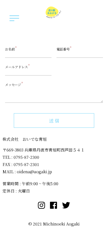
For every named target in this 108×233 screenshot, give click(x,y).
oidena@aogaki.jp (34, 171)
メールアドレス (16, 66)
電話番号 (63, 49)
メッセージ (13, 84)
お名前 (10, 49)
